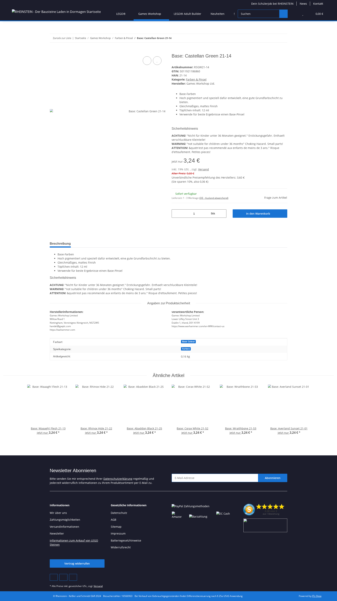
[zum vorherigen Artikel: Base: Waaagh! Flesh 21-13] (274, 38)
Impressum (118, 533)
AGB (113, 519)
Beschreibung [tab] (60, 243)
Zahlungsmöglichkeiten (65, 519)
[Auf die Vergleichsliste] (147, 60)
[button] (295, 13)
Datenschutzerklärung (117, 479)
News (303, 3)
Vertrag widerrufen (77, 563)
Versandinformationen (64, 526)
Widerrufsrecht (121, 547)
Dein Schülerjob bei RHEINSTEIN (272, 3)
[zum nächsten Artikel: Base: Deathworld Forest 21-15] (283, 38)
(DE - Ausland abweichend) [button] (213, 198)
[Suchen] (283, 14)
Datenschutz (119, 513)
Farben (186, 348)
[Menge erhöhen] (222, 214)
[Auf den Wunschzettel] (157, 60)
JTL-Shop (316, 596)
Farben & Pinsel (196, 79)
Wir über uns (58, 513)
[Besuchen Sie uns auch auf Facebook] (54, 577)
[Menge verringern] (176, 214)
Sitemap (116, 526)
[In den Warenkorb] (53, 51)
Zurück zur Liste (62, 38)
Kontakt (318, 3)
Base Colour (188, 341)
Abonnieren (272, 478)
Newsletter (57, 533)
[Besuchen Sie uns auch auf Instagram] (73, 577)
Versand (203, 169)
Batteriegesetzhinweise (126, 540)
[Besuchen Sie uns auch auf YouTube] (63, 577)
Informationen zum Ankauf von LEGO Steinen (74, 542)
